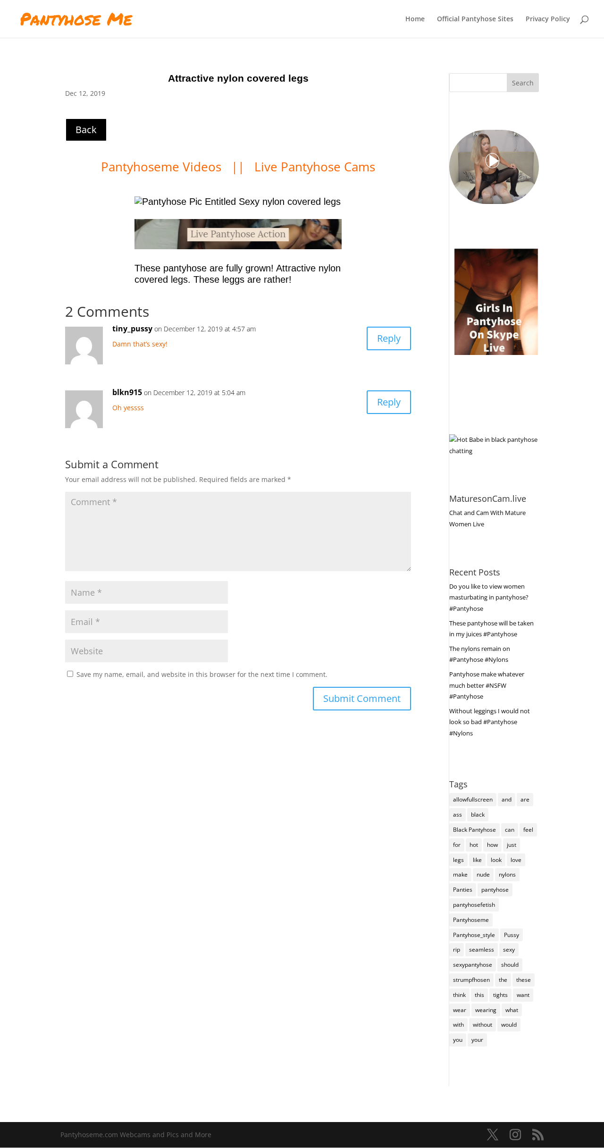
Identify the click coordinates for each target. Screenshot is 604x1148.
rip (456, 949)
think (459, 995)
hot (474, 845)
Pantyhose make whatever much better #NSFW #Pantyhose (486, 685)
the (503, 980)
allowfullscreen (473, 799)
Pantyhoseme (471, 920)
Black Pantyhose (474, 830)
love (516, 860)
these (523, 980)
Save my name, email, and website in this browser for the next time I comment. (201, 674)
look (496, 860)
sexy (509, 949)
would (509, 1025)
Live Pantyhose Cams (314, 166)
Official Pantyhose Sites (475, 19)
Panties (462, 890)
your (477, 1040)
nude (483, 874)
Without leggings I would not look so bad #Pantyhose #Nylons (489, 722)
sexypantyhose (472, 965)
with (458, 1025)
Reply (389, 338)
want (523, 995)
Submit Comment (362, 698)
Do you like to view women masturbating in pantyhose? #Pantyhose (488, 597)
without (482, 1025)
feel (528, 830)
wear (459, 1010)
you (457, 1040)
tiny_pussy (132, 328)
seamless (481, 949)
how (492, 845)
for (457, 845)
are (524, 799)
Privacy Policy (548, 19)
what (511, 1010)
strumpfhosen (471, 980)
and (507, 799)
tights (500, 995)
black (478, 814)
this (479, 995)
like (477, 860)
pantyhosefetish (474, 905)
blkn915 (127, 392)
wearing (485, 1010)
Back (86, 129)
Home (415, 19)
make (460, 874)
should (510, 965)
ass (457, 814)
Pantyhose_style (474, 935)
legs (458, 860)
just (511, 845)
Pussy (511, 935)
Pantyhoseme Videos (163, 166)
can (509, 830)
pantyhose (495, 890)
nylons (507, 874)
